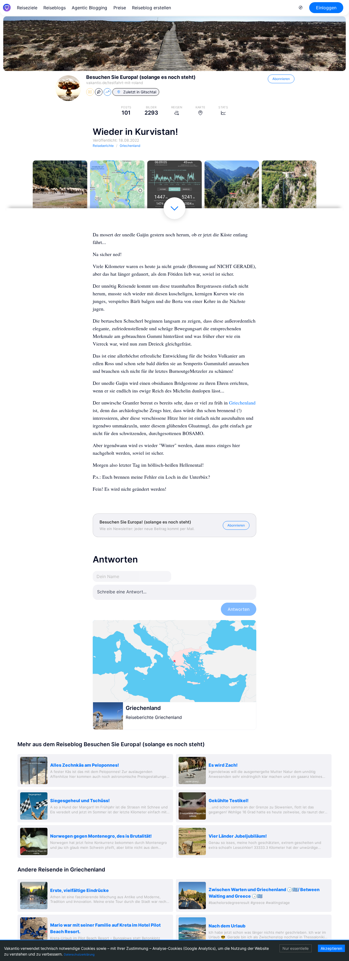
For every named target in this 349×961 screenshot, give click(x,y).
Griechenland (242, 402)
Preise (119, 7)
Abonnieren (281, 79)
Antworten (238, 609)
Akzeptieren (331, 948)
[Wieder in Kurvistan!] (60, 187)
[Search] (301, 7)
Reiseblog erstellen (151, 7)
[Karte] (174, 661)
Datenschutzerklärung (79, 954)
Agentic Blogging (89, 7)
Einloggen (326, 7)
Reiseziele (27, 7)
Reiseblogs (54, 7)
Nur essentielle (295, 948)
